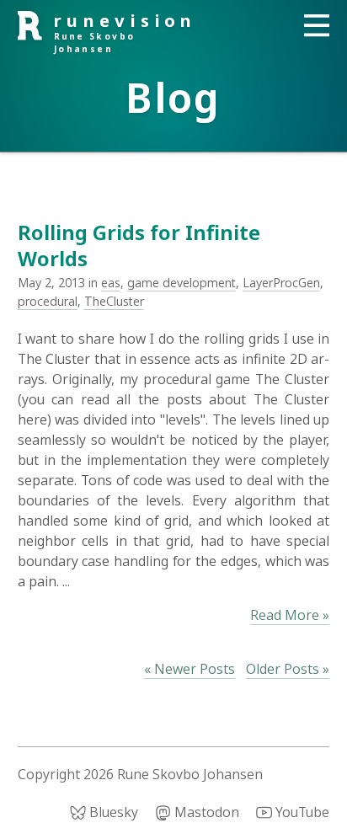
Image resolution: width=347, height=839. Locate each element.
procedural (47, 301)
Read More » (289, 615)
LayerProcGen (281, 283)
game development (181, 283)
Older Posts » (287, 669)
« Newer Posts (189, 669)
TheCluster (114, 301)
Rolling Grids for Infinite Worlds (139, 245)
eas (110, 283)
